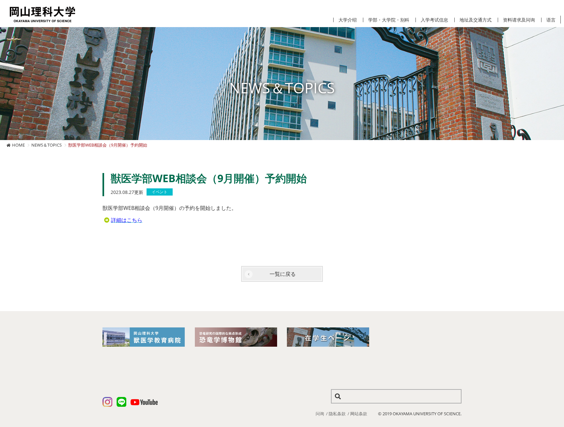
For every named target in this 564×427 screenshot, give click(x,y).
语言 (551, 20)
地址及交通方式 (476, 20)
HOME (18, 145)
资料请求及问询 (519, 20)
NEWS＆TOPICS (46, 145)
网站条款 (358, 414)
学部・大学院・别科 (388, 20)
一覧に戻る (283, 273)
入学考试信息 (434, 20)
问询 (320, 414)
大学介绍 (347, 20)
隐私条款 (337, 414)
